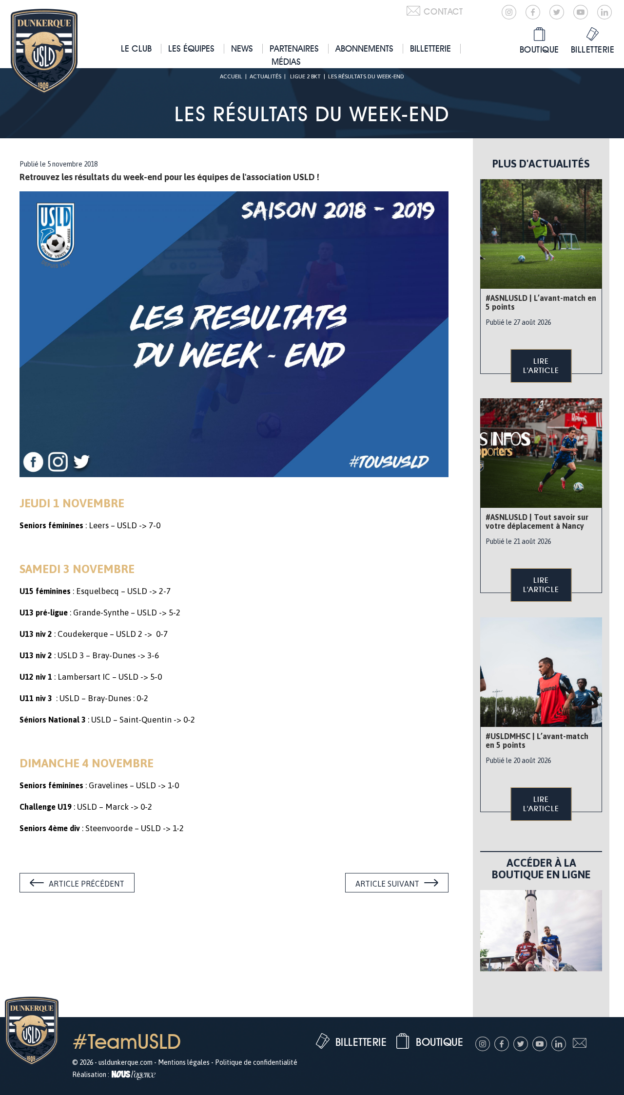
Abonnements (364, 48)
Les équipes (191, 48)
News (242, 48)
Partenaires (294, 48)
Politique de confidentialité (256, 1062)
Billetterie (430, 48)
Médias (286, 61)
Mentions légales (184, 1062)
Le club (136, 48)
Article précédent (86, 883)
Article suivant (387, 883)
